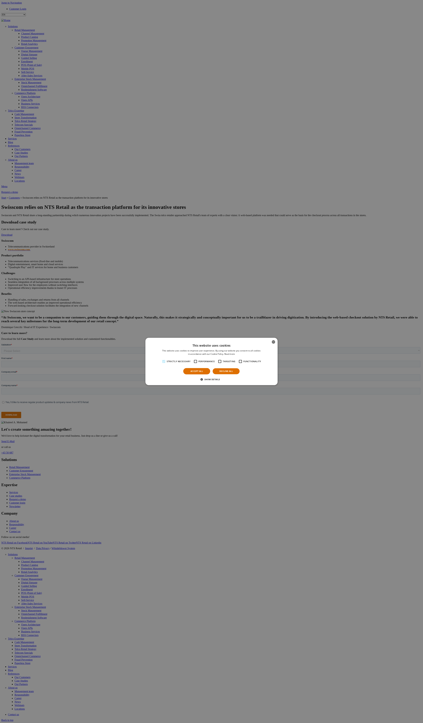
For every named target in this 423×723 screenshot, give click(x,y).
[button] (211, 379)
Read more (229, 354)
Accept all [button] (197, 371)
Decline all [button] (226, 371)
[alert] (211, 361)
